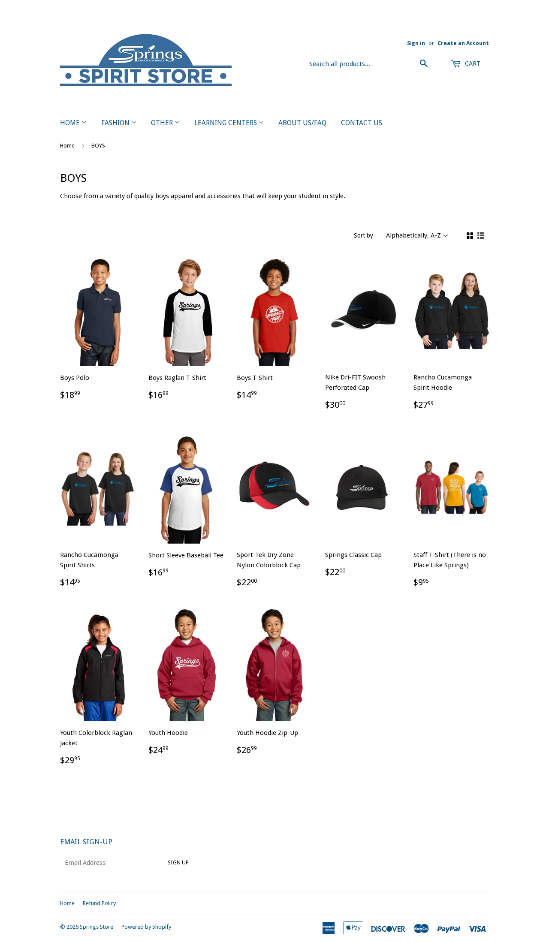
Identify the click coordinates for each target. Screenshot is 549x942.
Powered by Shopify (146, 927)
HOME (70, 123)
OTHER (163, 123)
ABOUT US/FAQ (302, 123)
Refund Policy (99, 903)
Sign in (416, 43)
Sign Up (178, 862)
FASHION (116, 123)
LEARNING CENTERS (226, 123)
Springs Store (96, 927)
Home (67, 145)
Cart (471, 63)
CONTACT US (361, 123)
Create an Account (463, 43)
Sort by (363, 235)
